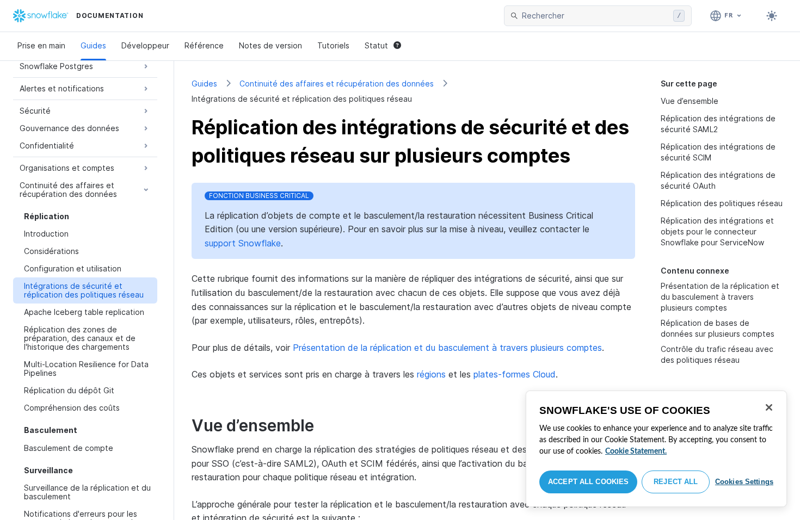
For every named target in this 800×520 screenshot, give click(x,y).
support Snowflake (243, 243)
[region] (656, 449)
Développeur (145, 45)
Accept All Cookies (588, 482)
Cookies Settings (744, 482)
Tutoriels (333, 45)
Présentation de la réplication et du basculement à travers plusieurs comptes (720, 296)
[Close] (769, 407)
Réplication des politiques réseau (722, 203)
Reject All (676, 482)
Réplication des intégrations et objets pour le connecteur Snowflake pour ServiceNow (717, 231)
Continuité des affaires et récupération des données (336, 83)
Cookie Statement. (636, 451)
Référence (204, 45)
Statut (376, 45)
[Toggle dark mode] (772, 16)
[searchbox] (595, 16)
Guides (93, 45)
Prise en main (41, 45)
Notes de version (270, 45)
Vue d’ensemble (689, 101)
